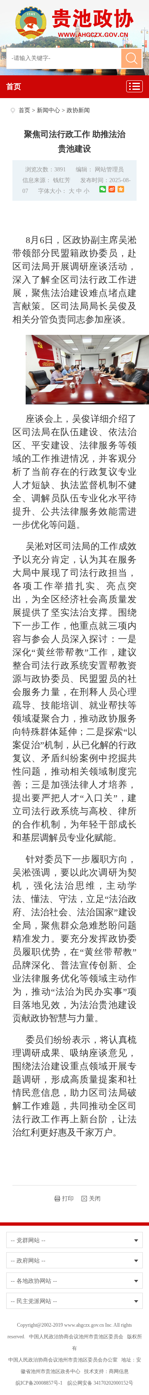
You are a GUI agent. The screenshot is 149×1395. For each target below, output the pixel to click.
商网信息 (119, 1371)
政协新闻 (78, 110)
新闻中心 (48, 110)
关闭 (95, 1198)
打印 (68, 1198)
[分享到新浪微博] (111, 189)
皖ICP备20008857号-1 (39, 1383)
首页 (13, 86)
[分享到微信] (102, 189)
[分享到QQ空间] (121, 189)
